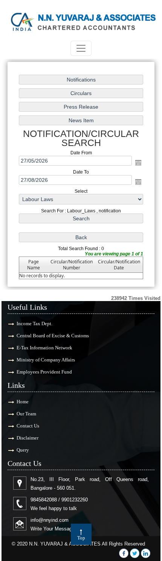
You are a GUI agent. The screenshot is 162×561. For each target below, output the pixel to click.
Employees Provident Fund (44, 372)
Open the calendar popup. (138, 162)
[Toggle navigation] (81, 48)
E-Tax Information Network (44, 347)
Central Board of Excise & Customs (53, 335)
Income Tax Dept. (34, 323)
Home (23, 401)
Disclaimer (27, 438)
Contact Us (28, 426)
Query (23, 450)
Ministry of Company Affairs (46, 360)
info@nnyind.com (50, 520)
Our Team (26, 414)
